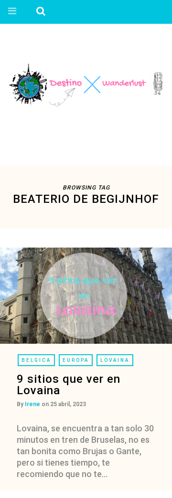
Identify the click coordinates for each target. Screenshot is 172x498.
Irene (32, 404)
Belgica (36, 360)
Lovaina (114, 360)
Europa (76, 360)
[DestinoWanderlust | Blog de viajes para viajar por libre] (86, 83)
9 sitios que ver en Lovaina (68, 384)
